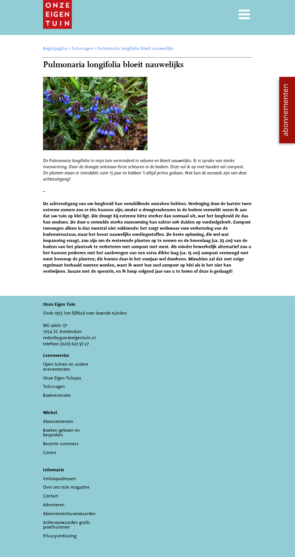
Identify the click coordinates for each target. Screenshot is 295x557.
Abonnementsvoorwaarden (69, 513)
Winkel (50, 412)
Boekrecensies (57, 395)
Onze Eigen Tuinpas (62, 378)
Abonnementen (58, 421)
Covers (49, 452)
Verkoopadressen (59, 478)
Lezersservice (56, 355)
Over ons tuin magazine (66, 487)
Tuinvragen (54, 386)
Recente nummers (60, 443)
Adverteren (54, 504)
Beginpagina (55, 48)
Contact (50, 495)
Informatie (53, 469)
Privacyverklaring (59, 535)
